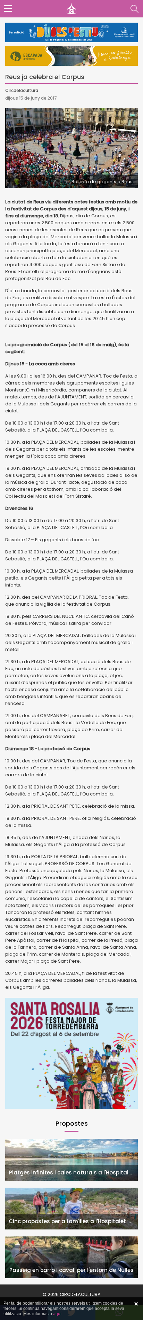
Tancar (136, 1304)
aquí (57, 1313)
